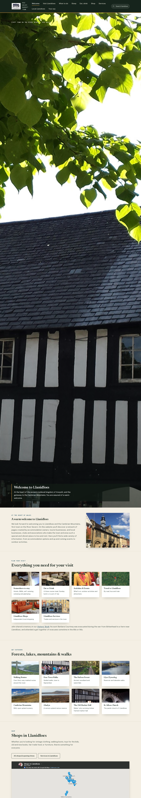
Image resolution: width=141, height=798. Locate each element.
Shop (93, 3)
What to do (63, 3)
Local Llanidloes (38, 9)
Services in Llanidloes (49, 756)
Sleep (74, 3)
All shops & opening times (24, 756)
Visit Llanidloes (49, 3)
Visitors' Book (43, 627)
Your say (52, 9)
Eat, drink (84, 3)
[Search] (113, 6)
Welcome (35, 3)
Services (102, 3)
